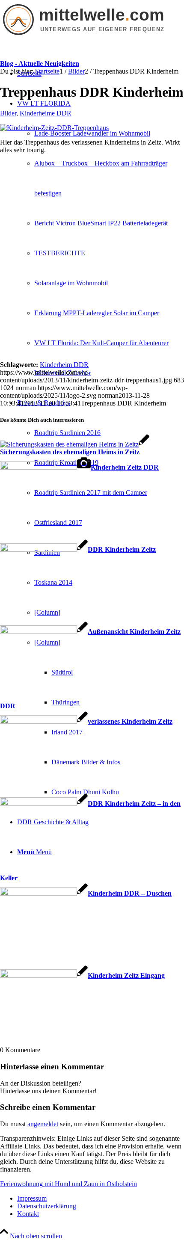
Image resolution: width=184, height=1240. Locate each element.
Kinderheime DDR (45, 113)
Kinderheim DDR (64, 364)
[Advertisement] (92, 260)
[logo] (92, 36)
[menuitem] (109, 133)
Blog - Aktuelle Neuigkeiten (39, 63)
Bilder (8, 113)
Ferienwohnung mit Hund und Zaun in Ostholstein (68, 1183)
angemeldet (42, 1124)
